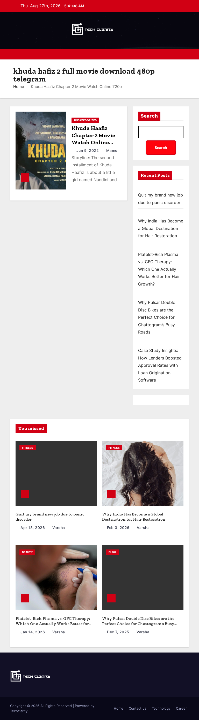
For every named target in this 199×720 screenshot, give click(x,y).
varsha (58, 527)
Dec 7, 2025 (118, 632)
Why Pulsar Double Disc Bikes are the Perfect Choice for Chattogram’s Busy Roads (156, 317)
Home (18, 86)
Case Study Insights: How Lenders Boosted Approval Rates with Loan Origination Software (160, 365)
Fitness (27, 447)
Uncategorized (85, 120)
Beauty (27, 552)
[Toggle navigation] (184, 54)
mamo (111, 150)
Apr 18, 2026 (33, 527)
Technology (161, 708)
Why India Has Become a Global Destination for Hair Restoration (160, 228)
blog (112, 552)
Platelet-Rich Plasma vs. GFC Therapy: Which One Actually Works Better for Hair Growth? (159, 269)
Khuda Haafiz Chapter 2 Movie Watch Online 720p (93, 139)
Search (149, 116)
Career (181, 708)
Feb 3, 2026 (119, 527)
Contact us (137, 708)
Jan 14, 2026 (33, 632)
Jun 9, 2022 (88, 150)
